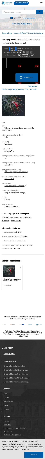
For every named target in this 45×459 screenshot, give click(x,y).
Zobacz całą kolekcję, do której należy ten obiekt (19, 89)
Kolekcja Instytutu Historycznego (16, 370)
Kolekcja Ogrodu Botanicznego (12, 217)
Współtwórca (8, 401)
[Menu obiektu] (20, 267)
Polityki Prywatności (22, 449)
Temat (6, 405)
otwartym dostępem (29, 18)
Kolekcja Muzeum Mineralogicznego (17, 378)
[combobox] (19, 12)
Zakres (6, 409)
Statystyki (7, 425)
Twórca (6, 397)
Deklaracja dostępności (12, 435)
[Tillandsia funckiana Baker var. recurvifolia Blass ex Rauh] (9, 271)
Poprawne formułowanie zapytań (16, 428)
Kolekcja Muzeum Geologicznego (16, 374)
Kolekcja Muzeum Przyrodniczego (16, 382)
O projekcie (8, 432)
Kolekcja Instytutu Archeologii (14, 366)
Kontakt (6, 422)
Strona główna (7, 33)
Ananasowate (16, 221)
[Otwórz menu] (41, 3)
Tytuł (5, 393)
